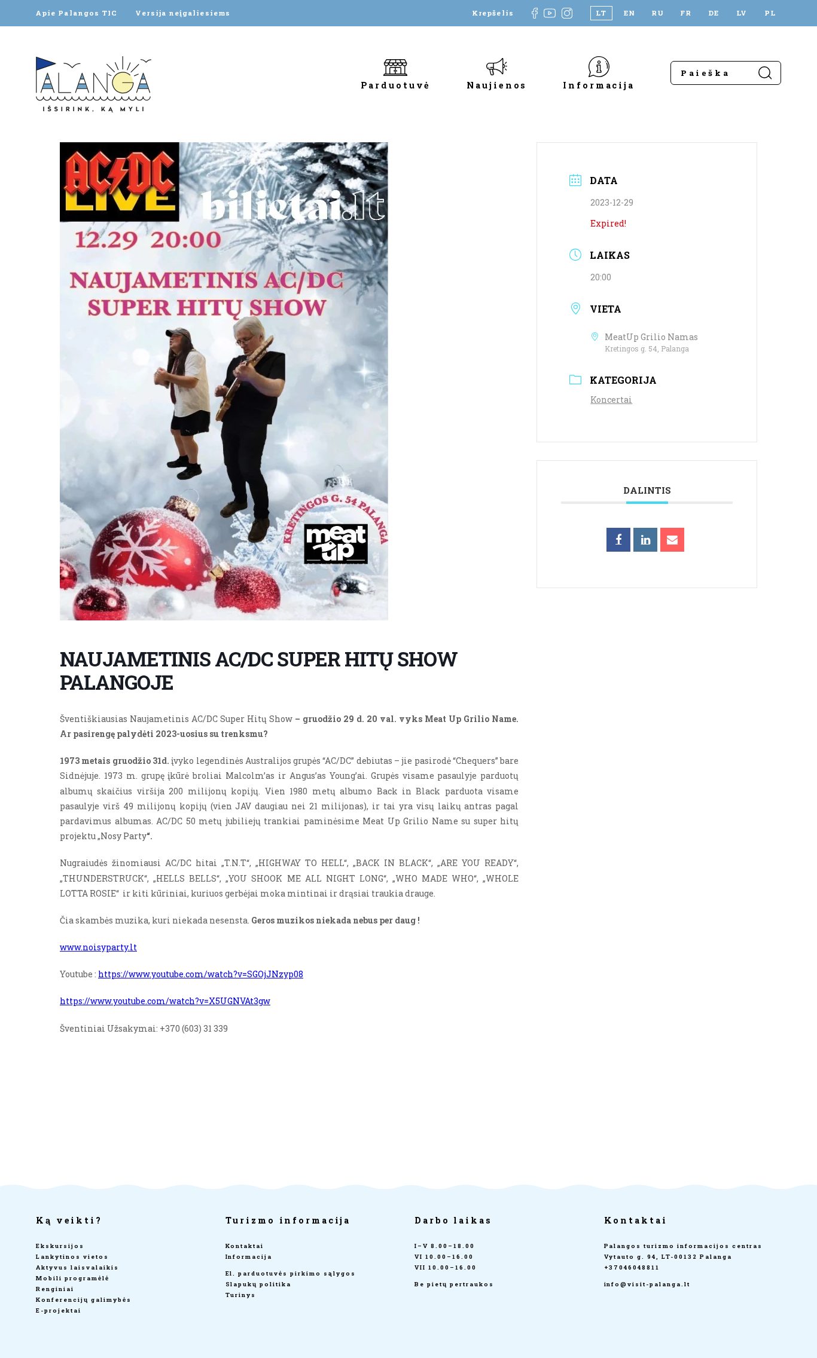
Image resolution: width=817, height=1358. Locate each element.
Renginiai (55, 1289)
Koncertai (611, 399)
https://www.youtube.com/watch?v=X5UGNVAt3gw (165, 1001)
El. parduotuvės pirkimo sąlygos (290, 1273)
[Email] (672, 540)
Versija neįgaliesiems (182, 13)
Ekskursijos (60, 1246)
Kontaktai (244, 1246)
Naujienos (497, 84)
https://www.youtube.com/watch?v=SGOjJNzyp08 (200, 974)
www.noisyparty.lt (98, 947)
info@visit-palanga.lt (647, 1284)
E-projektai (58, 1310)
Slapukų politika (258, 1284)
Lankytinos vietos (72, 1257)
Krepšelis (493, 13)
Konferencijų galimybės (84, 1300)
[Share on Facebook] (618, 540)
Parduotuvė (396, 84)
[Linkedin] (645, 540)
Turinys (241, 1295)
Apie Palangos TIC (76, 13)
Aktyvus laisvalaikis (77, 1267)
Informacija (599, 84)
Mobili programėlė (72, 1278)
